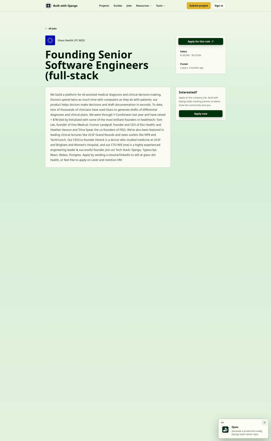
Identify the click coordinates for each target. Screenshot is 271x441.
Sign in (219, 5)
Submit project (198, 5)
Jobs (129, 5)
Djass (235, 427)
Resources (142, 5)
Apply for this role (199, 41)
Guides (118, 5)
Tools (159, 5)
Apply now (200, 113)
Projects (104, 5)
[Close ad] (264, 422)
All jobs (53, 28)
